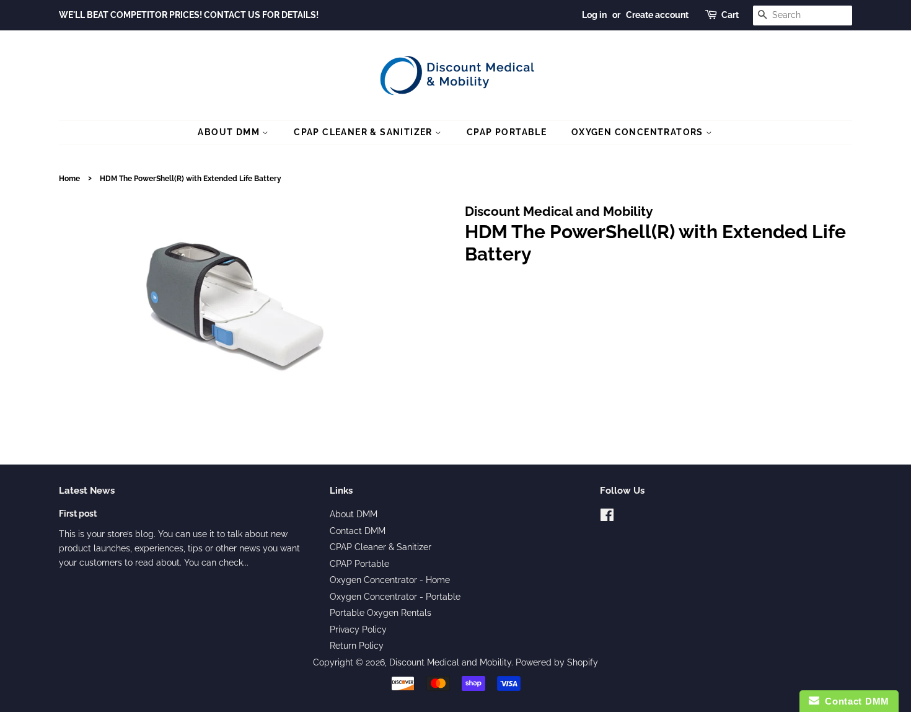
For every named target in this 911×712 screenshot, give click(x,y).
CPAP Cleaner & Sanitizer (364, 132)
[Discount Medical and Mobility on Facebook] (607, 517)
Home (69, 178)
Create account (657, 15)
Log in (594, 15)
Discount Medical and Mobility (450, 662)
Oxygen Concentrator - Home (390, 580)
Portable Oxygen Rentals (380, 613)
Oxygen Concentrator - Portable (395, 597)
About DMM (230, 132)
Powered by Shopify (557, 662)
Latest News (87, 490)
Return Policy (357, 646)
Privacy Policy (358, 629)
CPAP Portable (507, 132)
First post (78, 513)
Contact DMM (357, 531)
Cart (730, 15)
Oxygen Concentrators (638, 132)
